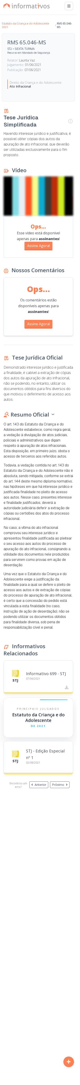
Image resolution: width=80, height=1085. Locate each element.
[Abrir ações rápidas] (68, 1061)
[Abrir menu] (69, 6)
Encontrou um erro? (18, 785)
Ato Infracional (20, 86)
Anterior (40, 785)
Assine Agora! (38, 245)
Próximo (58, 785)
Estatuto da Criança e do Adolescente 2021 (25, 25)
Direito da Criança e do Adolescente (36, 82)
